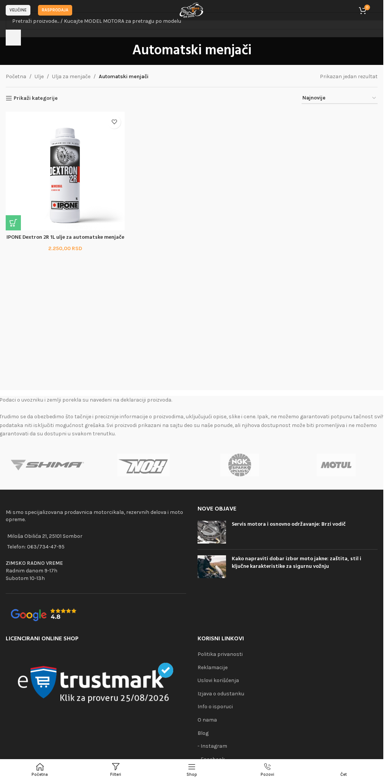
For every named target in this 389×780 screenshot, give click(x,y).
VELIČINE (18, 10)
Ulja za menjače (71, 76)
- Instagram (212, 746)
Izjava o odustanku (221, 693)
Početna (16, 76)
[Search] (13, 38)
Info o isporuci (215, 706)
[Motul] (336, 465)
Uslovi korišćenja (218, 680)
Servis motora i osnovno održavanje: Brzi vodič (289, 524)
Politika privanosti (220, 654)
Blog (203, 733)
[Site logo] (191, 9)
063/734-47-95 (46, 547)
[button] (13, 222)
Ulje (39, 76)
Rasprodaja (55, 10)
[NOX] (143, 465)
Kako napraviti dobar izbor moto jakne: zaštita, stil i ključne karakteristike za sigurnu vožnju (296, 563)
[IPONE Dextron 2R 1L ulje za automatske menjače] (65, 171)
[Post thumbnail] (212, 532)
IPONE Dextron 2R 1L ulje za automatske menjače (65, 237)
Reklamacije (213, 667)
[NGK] (239, 465)
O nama (207, 720)
